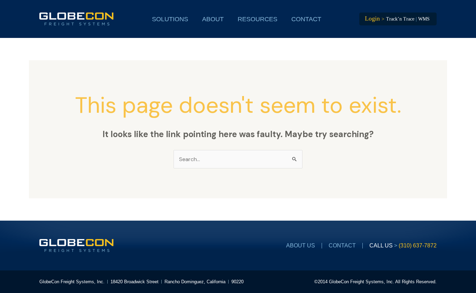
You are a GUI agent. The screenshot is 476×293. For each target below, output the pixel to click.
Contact (306, 19)
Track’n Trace (400, 19)
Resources (257, 19)
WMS (424, 19)
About (213, 19)
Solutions (170, 19)
